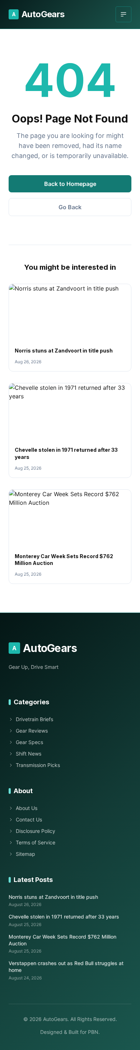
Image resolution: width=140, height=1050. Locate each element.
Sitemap (25, 854)
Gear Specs (29, 742)
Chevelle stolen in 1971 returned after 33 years (64, 917)
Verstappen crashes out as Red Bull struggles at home (66, 966)
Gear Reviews (32, 731)
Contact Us (29, 819)
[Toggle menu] (123, 14)
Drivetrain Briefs (34, 719)
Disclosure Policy (35, 831)
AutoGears (38, 14)
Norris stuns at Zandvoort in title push (64, 350)
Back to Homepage (70, 183)
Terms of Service (35, 842)
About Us (26, 808)
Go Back (70, 207)
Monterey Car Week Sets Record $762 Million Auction (62, 940)
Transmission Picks (38, 765)
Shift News (28, 754)
